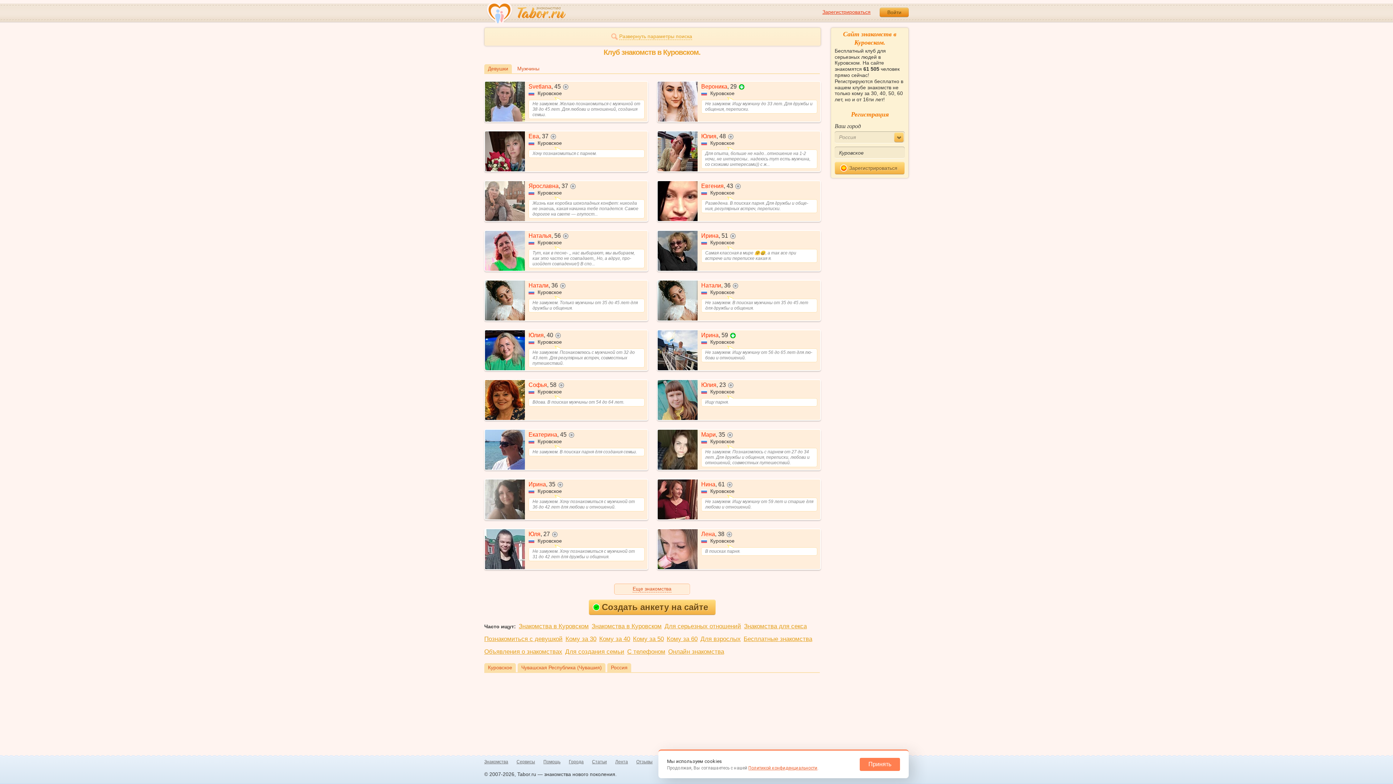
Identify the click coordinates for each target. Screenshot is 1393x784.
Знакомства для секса (775, 626)
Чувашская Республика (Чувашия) (561, 667)
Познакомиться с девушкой (523, 639)
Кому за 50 (648, 639)
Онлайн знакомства (696, 651)
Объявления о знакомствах (523, 651)
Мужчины (528, 69)
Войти (894, 12)
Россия (619, 667)
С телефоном (646, 651)
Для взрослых (720, 639)
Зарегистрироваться (846, 12)
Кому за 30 (581, 639)
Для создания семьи (594, 651)
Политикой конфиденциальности (782, 768)
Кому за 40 (614, 639)
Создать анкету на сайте (655, 607)
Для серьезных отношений (703, 626)
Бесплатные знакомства (778, 639)
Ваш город (848, 126)
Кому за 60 (682, 639)
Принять (879, 764)
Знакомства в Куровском (554, 626)
